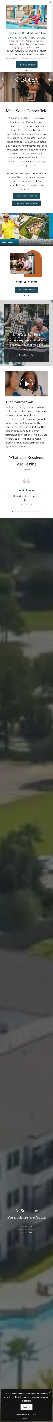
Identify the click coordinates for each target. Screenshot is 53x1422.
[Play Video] (26, 383)
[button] (25, 70)
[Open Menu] (50, 79)
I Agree (26, 1407)
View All (26, 469)
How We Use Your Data (26, 1415)
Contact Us (26, 1419)
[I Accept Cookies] (50, 1392)
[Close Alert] (50, 3)
